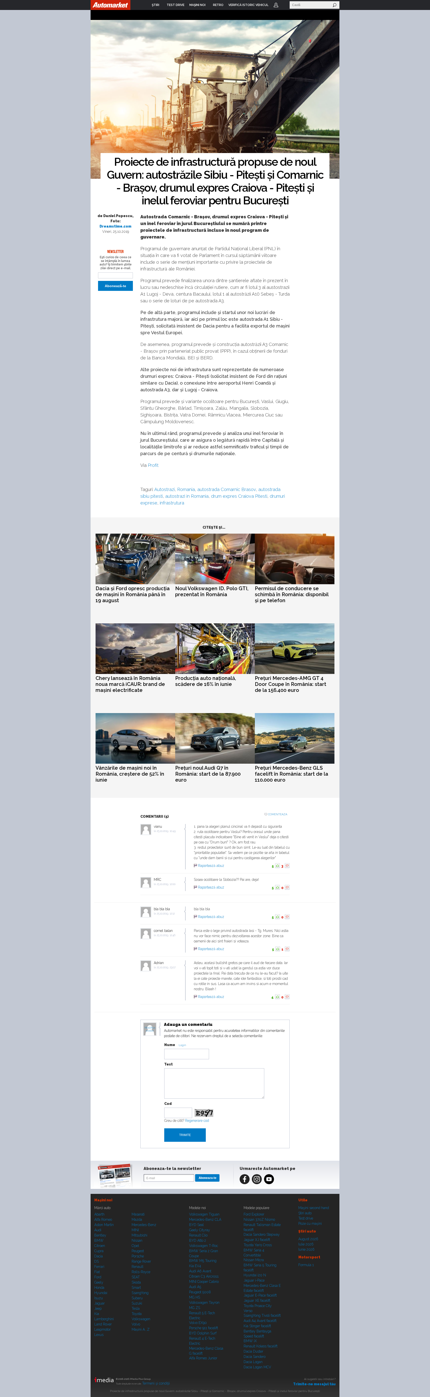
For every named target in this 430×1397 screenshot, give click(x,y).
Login (276, 5)
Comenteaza (277, 814)
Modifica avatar (150, 1029)
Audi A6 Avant (200, 1271)
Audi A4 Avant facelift (260, 1321)
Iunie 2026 (306, 1249)
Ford (97, 1277)
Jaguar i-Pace (254, 1280)
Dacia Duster (253, 1351)
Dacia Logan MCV (257, 1367)
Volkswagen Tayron (204, 1303)
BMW (99, 1240)
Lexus (99, 1335)
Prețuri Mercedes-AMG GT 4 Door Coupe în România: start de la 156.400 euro (290, 684)
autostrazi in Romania (187, 496)
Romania (186, 489)
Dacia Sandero (255, 1357)
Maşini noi (103, 1200)
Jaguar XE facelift (257, 1301)
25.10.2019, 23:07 (166, 967)
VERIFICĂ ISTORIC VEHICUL (248, 5)
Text (168, 1064)
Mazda (137, 1220)
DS (96, 1261)
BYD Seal (196, 1225)
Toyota (137, 1314)
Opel (135, 1246)
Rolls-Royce (141, 1272)
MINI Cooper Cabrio (204, 1282)
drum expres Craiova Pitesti (239, 496)
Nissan (137, 1240)
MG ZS (194, 1308)
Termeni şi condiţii (156, 1383)
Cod (168, 1104)
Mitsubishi (139, 1235)
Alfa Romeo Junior (203, 1358)
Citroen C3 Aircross (203, 1276)
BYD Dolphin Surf (202, 1333)
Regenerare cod (197, 1121)
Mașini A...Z (141, 1329)
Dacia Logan (253, 1362)
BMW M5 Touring (202, 1261)
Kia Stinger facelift (257, 1326)
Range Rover (141, 1261)
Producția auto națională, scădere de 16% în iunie (205, 681)
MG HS (194, 1297)
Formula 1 (306, 1265)
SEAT (136, 1277)
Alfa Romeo (103, 1220)
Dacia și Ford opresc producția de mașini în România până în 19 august (133, 594)
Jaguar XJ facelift (257, 1240)
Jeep (98, 1309)
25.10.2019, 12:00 (166, 884)
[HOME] (110, 5)
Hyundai (100, 1293)
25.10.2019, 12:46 (166, 935)
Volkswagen (141, 1319)
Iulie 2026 (306, 1244)
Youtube (269, 1179)
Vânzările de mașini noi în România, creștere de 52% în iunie (130, 774)
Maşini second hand (313, 1208)
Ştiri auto (305, 1213)
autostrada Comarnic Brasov (226, 489)
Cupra (99, 1251)
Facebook (245, 1179)
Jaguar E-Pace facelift (260, 1295)
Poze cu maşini (310, 1224)
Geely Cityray (199, 1230)
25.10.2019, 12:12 (166, 913)
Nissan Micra (254, 1260)
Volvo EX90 (198, 1323)
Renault (137, 1267)
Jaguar (99, 1303)
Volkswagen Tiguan (204, 1214)
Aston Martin (104, 1225)
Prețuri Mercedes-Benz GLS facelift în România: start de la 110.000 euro (291, 774)
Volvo (136, 1324)
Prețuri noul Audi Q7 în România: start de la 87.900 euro (208, 774)
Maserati (138, 1214)
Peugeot (138, 1251)
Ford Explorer (254, 1214)
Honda (99, 1288)
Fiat (97, 1272)
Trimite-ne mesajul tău (314, 1384)
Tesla (136, 1309)
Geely (98, 1282)
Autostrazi (164, 489)
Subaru (137, 1298)
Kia (96, 1314)
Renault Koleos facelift (260, 1346)
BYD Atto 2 (197, 1240)
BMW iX (250, 1341)
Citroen (99, 1246)
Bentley (100, 1235)
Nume (169, 1045)
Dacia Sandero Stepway (262, 1234)
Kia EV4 (195, 1266)
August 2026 (308, 1239)
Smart (136, 1288)
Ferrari (99, 1267)
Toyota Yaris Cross (258, 1245)
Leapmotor (102, 1329)
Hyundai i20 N (255, 1275)
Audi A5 (195, 1287)
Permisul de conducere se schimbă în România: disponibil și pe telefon (291, 594)
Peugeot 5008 (200, 1292)
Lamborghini (104, 1319)
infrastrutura (172, 502)
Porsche (138, 1256)
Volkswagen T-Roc (203, 1246)
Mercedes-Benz (144, 1225)
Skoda (136, 1282)
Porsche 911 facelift (203, 1328)
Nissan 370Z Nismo (259, 1220)
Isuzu (98, 1298)
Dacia (98, 1256)
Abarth (99, 1214)
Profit (153, 465)
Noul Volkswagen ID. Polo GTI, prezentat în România (211, 591)
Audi (97, 1230)
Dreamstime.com (115, 226)
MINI (135, 1230)
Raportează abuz (211, 866)
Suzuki (137, 1303)
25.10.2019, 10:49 (166, 831)
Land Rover (103, 1324)
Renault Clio (198, 1235)
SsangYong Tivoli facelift (262, 1315)
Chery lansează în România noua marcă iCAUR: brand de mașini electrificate (130, 684)
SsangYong (140, 1293)
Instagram (257, 1179)
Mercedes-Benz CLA (205, 1220)
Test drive (305, 1218)
